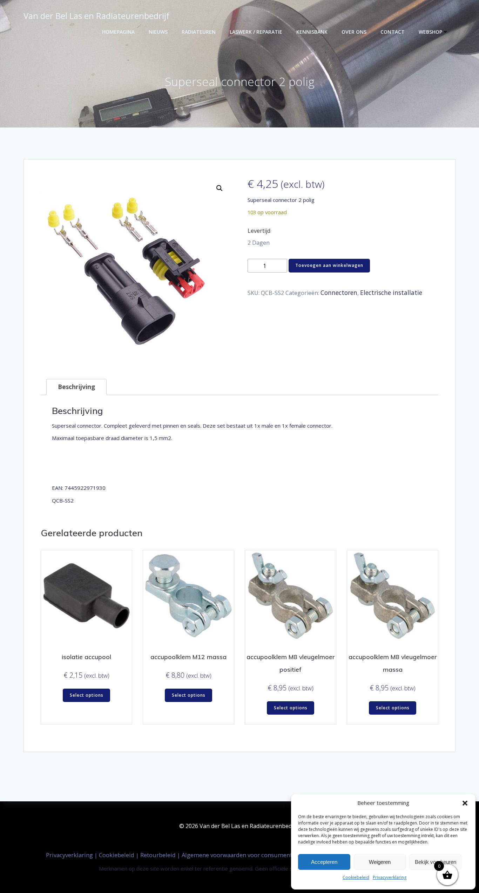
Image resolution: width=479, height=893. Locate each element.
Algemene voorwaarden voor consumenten (241, 855)
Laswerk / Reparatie (256, 31)
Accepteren (324, 862)
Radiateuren (199, 31)
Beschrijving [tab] (76, 386)
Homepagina (118, 31)
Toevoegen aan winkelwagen (329, 265)
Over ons (354, 31)
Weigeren (380, 862)
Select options (86, 695)
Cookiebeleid (356, 877)
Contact (392, 31)
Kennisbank (312, 31)
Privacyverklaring (389, 877)
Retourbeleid (158, 855)
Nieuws (158, 31)
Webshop (430, 31)
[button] (464, 803)
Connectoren (339, 292)
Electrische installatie (391, 292)
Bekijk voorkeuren (435, 862)
